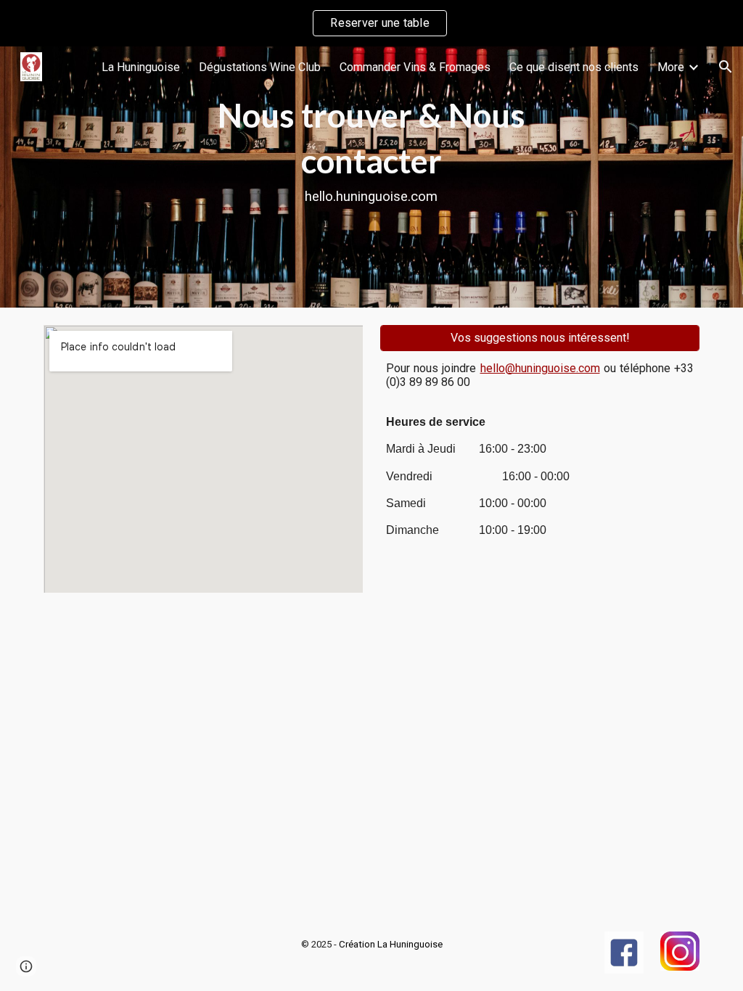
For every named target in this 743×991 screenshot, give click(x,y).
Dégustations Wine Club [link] (260, 67)
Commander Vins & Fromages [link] (415, 67)
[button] (725, 66)
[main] (371, 177)
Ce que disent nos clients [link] (574, 67)
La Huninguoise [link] (141, 67)
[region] (371, 23)
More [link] (670, 67)
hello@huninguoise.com (540, 368)
